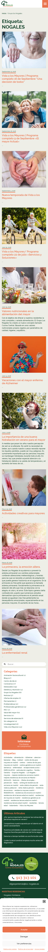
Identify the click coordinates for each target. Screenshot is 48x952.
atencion (37, 757)
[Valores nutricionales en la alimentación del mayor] (24, 285)
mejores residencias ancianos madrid (25, 775)
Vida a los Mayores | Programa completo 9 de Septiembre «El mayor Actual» (20, 138)
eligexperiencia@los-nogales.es (24, 884)
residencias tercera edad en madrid (24, 800)
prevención (8, 783)
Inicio (4, 13)
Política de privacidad (25, 949)
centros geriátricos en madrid (30, 765)
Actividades (8, 757)
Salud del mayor (10, 713)
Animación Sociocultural (13, 675)
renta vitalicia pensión (26, 788)
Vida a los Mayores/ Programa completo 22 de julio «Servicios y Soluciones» (22, 254)
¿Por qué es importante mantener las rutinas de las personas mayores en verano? (24, 818)
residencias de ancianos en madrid (28, 793)
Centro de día (9, 681)
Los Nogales (31, 773)
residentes (33, 803)
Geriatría (7, 773)
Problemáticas (9, 704)
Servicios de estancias (12, 718)
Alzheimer (29, 757)
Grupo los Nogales (11, 692)
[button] (44, 901)
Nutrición (16, 780)
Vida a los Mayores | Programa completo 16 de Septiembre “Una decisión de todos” (22, 78)
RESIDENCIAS (9, 793)
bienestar (7, 760)
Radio (16, 783)
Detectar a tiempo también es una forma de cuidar (23, 836)
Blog (6, 678)
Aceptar (24, 929)
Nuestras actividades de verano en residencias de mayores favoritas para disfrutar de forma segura (23, 831)
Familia (37, 770)
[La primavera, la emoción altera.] (24, 541)
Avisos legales (40, 949)
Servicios (7, 715)
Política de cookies (10, 949)
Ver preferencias (24, 943)
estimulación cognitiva (25, 770)
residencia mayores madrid (24, 790)
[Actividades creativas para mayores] (24, 487)
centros (22, 762)
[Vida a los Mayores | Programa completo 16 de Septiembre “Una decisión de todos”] (24, 50)
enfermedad (17, 768)
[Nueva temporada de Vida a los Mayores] (24, 169)
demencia (7, 768)
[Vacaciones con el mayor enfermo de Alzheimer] (24, 354)
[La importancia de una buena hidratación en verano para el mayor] (24, 411)
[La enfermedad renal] (24, 627)
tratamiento (13, 805)
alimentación (19, 757)
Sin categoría (9, 721)
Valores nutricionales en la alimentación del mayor (18, 313)
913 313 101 (25, 877)
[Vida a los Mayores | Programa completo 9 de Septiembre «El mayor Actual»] (24, 109)
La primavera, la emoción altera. (21, 566)
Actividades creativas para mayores (23, 513)
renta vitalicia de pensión (29, 785)
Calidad (20, 760)
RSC (5, 710)
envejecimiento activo (31, 768)
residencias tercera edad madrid (16, 803)
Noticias (7, 695)
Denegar (24, 936)
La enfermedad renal (14, 652)
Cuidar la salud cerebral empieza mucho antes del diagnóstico (23, 841)
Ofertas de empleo (11, 698)
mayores (7, 775)
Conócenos (8, 684)
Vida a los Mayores (11, 727)
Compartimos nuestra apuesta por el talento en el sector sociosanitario (23, 825)
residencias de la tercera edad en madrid (19, 795)
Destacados (8, 687)
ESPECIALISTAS (9, 770)
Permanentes (9, 701)
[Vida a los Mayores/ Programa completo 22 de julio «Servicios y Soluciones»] (24, 226)
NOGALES (7, 780)
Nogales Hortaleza (12, 895)
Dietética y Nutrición (12, 690)
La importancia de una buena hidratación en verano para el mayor (23, 438)
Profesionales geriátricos (13, 707)
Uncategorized (9, 724)
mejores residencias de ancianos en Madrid (19, 778)
